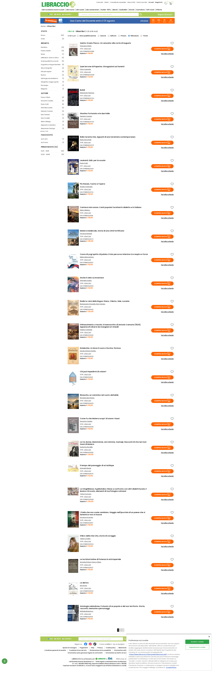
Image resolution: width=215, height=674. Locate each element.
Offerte (159, 10)
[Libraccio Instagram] (90, 645)
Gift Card (150, 10)
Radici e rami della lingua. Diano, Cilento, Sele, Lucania (104, 301)
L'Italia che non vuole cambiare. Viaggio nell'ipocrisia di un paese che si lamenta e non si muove (112, 513)
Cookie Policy (171, 667)
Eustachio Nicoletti (86, 447)
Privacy (100, 648)
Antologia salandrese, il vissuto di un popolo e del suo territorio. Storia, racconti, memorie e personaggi (112, 607)
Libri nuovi (70, 10)
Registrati (158, 2)
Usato (52, 39)
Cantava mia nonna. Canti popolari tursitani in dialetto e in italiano (110, 207)
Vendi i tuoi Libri (142, 2)
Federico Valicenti (86, 330)
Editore (113, 36)
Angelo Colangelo (86, 187)
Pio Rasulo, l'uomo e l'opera (92, 184)
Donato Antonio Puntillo (88, 351)
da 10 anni (52, 142)
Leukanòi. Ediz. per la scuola (92, 160)
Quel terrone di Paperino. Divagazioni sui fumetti (102, 66)
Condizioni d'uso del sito (78, 650)
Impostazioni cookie (197, 647)
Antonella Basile (85, 468)
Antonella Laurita (52, 108)
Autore (103, 36)
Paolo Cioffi (52, 104)
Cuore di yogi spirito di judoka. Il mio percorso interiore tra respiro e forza (114, 254)
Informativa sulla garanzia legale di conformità (85, 653)
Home (43, 26)
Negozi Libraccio (165, 14)
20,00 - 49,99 (52, 154)
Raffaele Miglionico (86, 611)
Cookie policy (110, 648)
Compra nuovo (161, 49)
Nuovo (52, 35)
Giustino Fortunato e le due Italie (95, 113)
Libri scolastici (53, 10)
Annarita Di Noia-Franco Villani (90, 562)
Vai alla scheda (167, 54)
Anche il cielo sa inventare (92, 277)
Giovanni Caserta (52, 101)
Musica (52, 75)
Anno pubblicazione (88, 36)
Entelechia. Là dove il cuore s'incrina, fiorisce (100, 348)
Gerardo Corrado (52, 111)
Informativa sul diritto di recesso (117, 653)
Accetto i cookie (197, 642)
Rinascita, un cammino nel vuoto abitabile (99, 395)
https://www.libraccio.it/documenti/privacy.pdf (147, 654)
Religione (52, 89)
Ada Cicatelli (52, 118)
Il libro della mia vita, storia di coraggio (98, 536)
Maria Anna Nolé (85, 140)
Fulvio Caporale (85, 69)
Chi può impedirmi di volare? (93, 371)
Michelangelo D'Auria (87, 398)
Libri (51, 14)
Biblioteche (123, 648)
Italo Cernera (52, 115)
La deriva (84, 582)
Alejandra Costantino (52, 125)
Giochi (131, 10)
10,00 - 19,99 (52, 151)
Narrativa (52, 47)
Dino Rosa (83, 586)
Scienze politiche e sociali (52, 61)
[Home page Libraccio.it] (58, 7)
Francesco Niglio (85, 46)
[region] (168, 652)
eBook (115, 10)
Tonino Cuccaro (85, 494)
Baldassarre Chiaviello (88, 304)
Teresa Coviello (85, 539)
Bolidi (82, 90)
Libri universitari (92, 10)
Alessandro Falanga (52, 128)
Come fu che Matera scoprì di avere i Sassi (99, 418)
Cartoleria (140, 10)
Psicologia (52, 85)
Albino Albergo (52, 121)
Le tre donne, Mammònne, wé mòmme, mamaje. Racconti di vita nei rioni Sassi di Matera (113, 443)
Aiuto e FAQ (131, 2)
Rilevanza (135, 36)
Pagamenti (84, 648)
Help (92, 648)
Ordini (106, 2)
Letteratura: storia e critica (52, 58)
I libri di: (71, 31)
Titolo (145, 36)
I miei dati (99, 2)
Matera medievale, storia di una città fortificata (102, 231)
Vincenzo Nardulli (86, 234)
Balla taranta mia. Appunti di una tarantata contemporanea (107, 137)
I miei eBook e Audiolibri (118, 2)
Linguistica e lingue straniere (52, 64)
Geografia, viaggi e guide (52, 82)
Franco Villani (52, 97)
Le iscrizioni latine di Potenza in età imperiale (100, 559)
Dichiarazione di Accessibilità (100, 650)
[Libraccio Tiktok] (94, 645)
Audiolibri (123, 10)
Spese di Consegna (70, 648)
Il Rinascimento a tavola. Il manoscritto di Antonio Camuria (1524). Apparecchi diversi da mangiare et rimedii (110, 325)
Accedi (151, 2)
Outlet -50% (106, 10)
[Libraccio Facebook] (85, 645)
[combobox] (108, 14)
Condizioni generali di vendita (55, 650)
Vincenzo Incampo (86, 517)
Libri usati (80, 10)
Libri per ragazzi (52, 71)
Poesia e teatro (52, 51)
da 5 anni (52, 139)
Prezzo (123, 36)
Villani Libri (87, 48)
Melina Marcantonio (87, 257)
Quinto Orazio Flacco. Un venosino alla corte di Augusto (105, 43)
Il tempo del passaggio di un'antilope (97, 465)
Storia (52, 54)
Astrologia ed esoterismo (52, 78)
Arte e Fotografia (52, 68)
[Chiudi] (209, 636)
